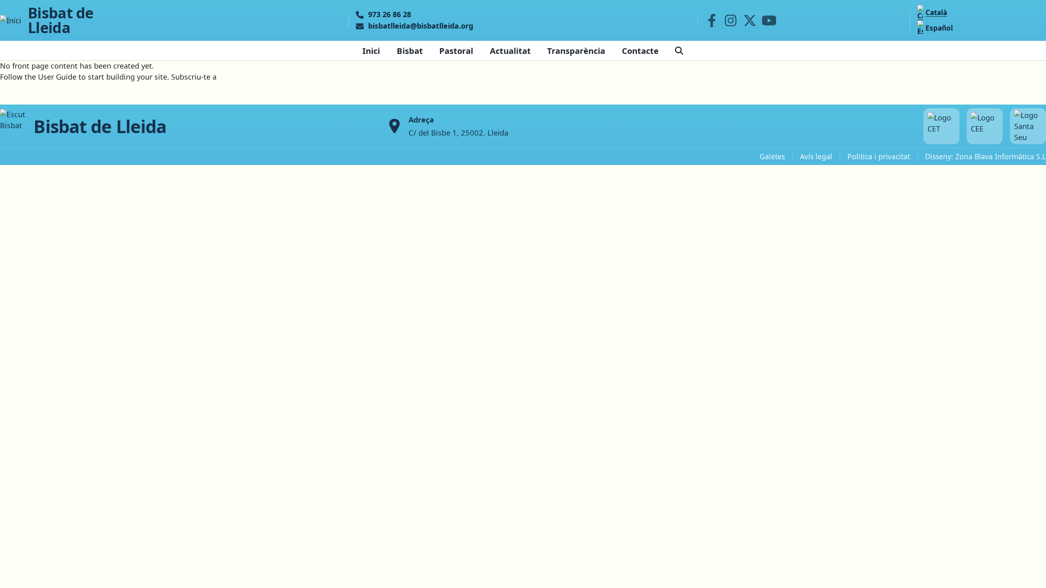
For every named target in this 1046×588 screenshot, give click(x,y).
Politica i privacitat (878, 156)
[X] (750, 20)
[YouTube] (769, 20)
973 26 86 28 (389, 14)
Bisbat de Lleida (61, 20)
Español (939, 28)
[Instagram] (731, 20)
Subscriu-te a (194, 77)
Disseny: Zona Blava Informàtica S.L (985, 156)
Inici (371, 50)
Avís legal (816, 156)
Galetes (772, 156)
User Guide (57, 77)
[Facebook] (712, 20)
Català (936, 12)
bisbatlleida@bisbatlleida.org (420, 26)
